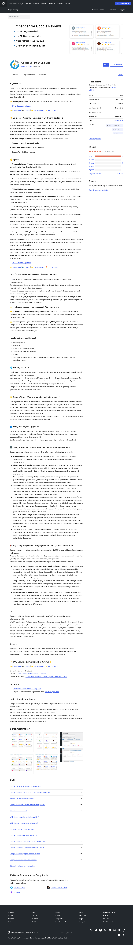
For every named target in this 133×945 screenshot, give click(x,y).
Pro (11, 279)
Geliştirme (42, 75)
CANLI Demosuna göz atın (21, 106)
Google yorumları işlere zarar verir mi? (23, 860)
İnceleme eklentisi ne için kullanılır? (22, 799)
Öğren (57, 912)
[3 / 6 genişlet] (56, 735)
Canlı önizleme (117, 64)
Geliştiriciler (59, 919)
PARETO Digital (26, 66)
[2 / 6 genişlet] (31, 756)
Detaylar (15, 75)
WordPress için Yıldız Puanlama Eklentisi (31, 674)
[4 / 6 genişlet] (56, 756)
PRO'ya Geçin (53, 110)
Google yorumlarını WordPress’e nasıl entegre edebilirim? (30, 792)
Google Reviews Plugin (59, 888)
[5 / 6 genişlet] (81, 735)
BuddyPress (108, 922)
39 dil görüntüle (118, 120)
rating (114, 129)
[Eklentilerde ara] (28, 17)
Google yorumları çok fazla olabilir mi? (23, 835)
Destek (120, 75)
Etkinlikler (82, 916)
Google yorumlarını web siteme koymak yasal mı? (27, 848)
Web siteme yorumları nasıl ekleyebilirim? (24, 817)
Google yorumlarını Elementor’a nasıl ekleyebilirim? (27, 805)
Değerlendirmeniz (95, 174)
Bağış (82, 919)
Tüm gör (120, 174)
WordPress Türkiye (32, 932)
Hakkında (11, 912)
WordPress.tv (60, 922)
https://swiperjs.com (52, 692)
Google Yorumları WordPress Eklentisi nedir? (25, 786)
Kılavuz (27, 110)
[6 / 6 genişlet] (81, 751)
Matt (105, 916)
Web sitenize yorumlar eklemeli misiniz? (24, 823)
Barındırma (11, 919)
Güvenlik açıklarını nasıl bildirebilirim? (23, 866)
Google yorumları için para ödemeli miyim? (25, 854)
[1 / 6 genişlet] (31, 735)
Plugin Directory (13, 10)
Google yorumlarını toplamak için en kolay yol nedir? (28, 841)
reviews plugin (118, 133)
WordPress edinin (123, 3)
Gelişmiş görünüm (95, 139)
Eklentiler (35, 919)
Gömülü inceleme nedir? (18, 811)
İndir (105, 64)
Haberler (10, 916)
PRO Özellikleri (39, 110)
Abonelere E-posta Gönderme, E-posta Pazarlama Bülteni (46, 677)
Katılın (81, 912)
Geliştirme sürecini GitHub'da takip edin (27, 689)
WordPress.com (109, 912)
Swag (82, 922)
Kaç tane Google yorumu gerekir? (22, 829)
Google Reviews (117, 125)
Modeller (34, 922)
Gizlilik (10, 922)
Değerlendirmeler (29, 75)
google (109, 125)
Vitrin (33, 912)
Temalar (34, 916)
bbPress (106, 919)
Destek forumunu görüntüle (98, 190)
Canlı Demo (16, 110)
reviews (120, 129)
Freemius (17, 892)
